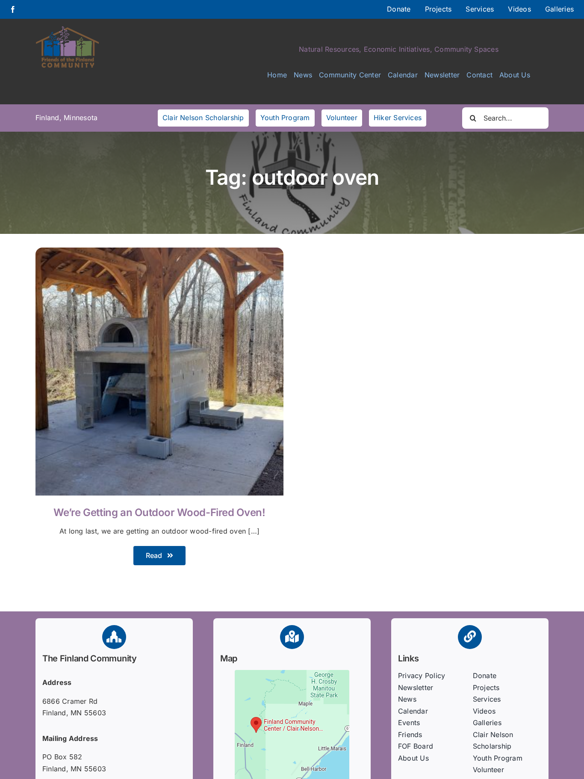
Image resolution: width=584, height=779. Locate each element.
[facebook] (12, 9)
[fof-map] (292, 673)
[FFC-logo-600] (67, 29)
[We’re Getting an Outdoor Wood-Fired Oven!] (159, 253)
